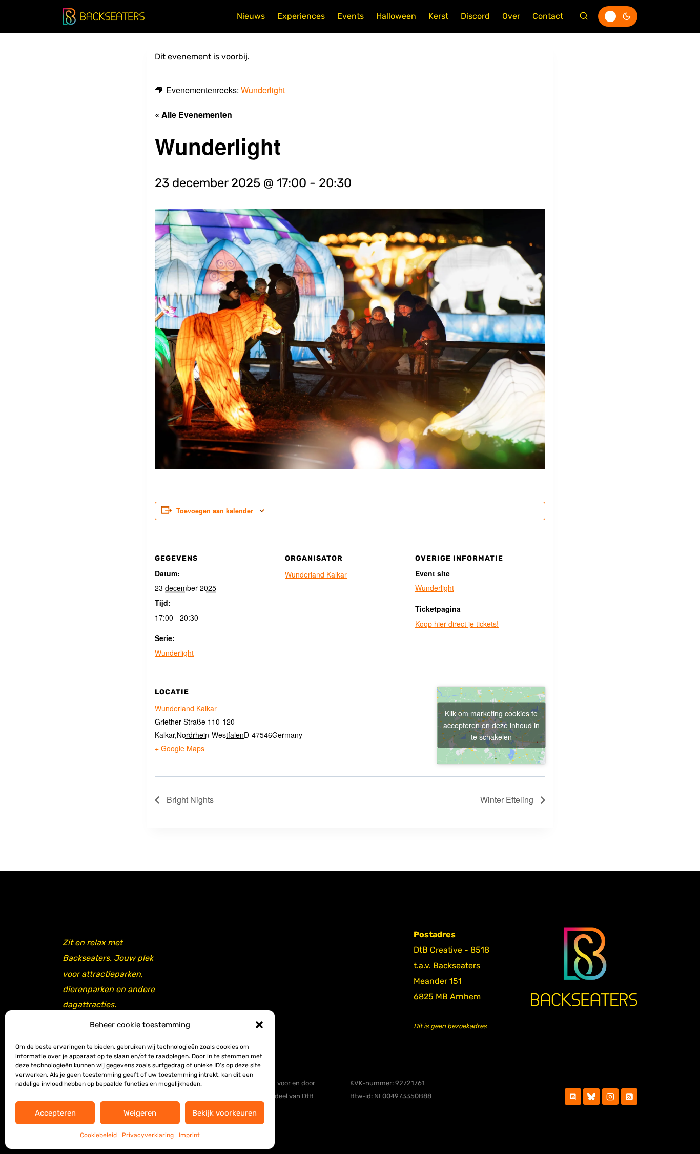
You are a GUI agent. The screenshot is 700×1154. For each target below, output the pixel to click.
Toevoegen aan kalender (214, 511)
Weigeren (139, 1113)
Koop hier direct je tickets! (457, 624)
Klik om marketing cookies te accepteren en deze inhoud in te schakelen (491, 725)
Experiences (301, 16)
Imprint (189, 1135)
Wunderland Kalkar (316, 574)
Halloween (396, 16)
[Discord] (573, 1096)
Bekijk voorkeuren (224, 1113)
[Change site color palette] (617, 16)
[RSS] (629, 1096)
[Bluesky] (591, 1096)
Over (511, 16)
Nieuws (251, 16)
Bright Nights (189, 800)
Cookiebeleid (98, 1135)
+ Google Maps (179, 748)
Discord (475, 16)
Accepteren (55, 1113)
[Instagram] (610, 1096)
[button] (259, 1025)
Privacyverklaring (148, 1135)
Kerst (438, 16)
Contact (547, 16)
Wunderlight (174, 653)
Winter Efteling (508, 800)
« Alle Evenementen (193, 114)
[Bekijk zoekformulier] (583, 16)
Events (350, 16)
